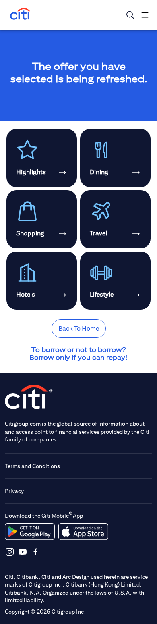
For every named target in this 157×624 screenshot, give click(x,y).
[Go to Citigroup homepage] (29, 397)
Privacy (14, 491)
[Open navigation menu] (145, 15)
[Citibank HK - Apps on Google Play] (30, 531)
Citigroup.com (23, 423)
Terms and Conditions (32, 466)
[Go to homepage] (20, 15)
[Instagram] (9, 552)
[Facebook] (35, 552)
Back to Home (78, 328)
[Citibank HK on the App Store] (83, 531)
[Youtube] (22, 552)
